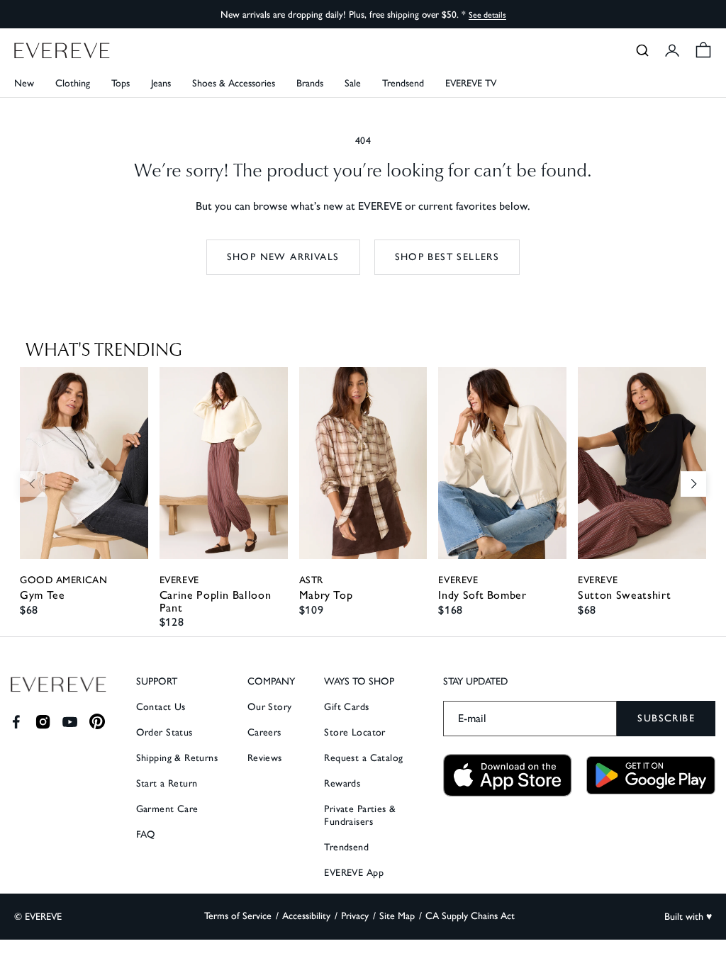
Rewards (342, 783)
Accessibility (306, 916)
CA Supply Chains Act (470, 916)
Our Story (269, 707)
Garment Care (167, 809)
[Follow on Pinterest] (97, 722)
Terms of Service (238, 916)
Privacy (355, 916)
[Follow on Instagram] (43, 722)
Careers (264, 732)
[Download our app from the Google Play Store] (650, 775)
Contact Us (161, 707)
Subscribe (666, 718)
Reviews (264, 758)
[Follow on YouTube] (70, 722)
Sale (353, 83)
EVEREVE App (354, 873)
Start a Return (167, 783)
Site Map (397, 916)
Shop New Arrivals (283, 257)
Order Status (164, 732)
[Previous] (32, 484)
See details (487, 15)
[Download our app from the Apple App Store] (507, 775)
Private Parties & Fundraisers (360, 815)
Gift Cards (346, 707)
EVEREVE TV (470, 83)
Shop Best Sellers (447, 257)
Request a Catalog (363, 758)
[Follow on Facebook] (16, 722)
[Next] (693, 484)
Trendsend (403, 83)
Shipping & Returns (177, 758)
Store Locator (354, 732)
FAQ (146, 834)
